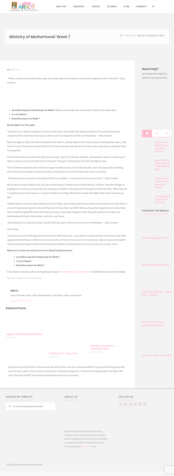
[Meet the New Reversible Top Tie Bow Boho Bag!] (147, 163)
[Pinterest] (130, 404)
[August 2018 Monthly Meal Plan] (25, 321)
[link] (153, 6)
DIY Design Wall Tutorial (155, 264)
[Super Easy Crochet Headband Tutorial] (157, 310)
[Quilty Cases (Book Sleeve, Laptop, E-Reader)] (147, 145)
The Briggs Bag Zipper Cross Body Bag (163, 199)
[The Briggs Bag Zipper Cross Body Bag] (147, 199)
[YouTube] (135, 404)
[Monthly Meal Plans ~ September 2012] (109, 327)
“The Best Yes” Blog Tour (62, 353)
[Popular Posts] (157, 133)
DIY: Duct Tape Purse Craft (156, 355)
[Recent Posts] (147, 133)
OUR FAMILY (86, 446)
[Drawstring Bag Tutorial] (157, 226)
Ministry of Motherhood (28, 278)
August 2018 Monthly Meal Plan (24, 334)
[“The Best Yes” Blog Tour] (67, 331)
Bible (12, 278)
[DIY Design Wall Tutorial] (157, 253)
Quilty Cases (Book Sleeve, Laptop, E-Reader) (162, 147)
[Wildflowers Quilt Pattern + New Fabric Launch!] (147, 181)
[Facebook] (121, 404)
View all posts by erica (21, 300)
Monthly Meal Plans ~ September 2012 (102, 347)
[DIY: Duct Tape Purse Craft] (157, 342)
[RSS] (145, 404)
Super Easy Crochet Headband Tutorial (153, 323)
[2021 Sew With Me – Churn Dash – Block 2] (157, 280)
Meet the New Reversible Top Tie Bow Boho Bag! (162, 165)
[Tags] (167, 133)
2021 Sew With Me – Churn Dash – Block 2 (156, 293)
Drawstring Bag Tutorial (155, 237)
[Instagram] (126, 404)
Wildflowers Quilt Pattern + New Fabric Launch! (163, 183)
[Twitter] (140, 404)
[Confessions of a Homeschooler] (23, 6)
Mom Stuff (129, 35)
